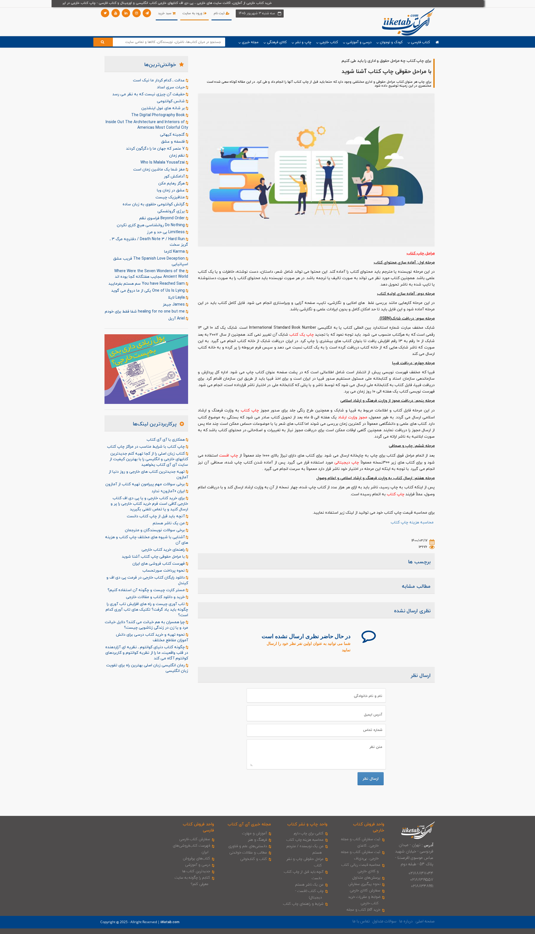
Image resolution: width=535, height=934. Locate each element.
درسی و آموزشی (197, 864)
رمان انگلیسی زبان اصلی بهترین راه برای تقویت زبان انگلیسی (147, 668)
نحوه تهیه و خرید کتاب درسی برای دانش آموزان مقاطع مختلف (152, 637)
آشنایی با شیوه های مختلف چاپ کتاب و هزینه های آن (146, 540)
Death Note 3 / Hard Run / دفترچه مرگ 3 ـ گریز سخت (149, 241)
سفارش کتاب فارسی (194, 839)
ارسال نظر (371, 778)
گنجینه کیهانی (173, 134)
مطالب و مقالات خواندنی (248, 852)
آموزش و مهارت (254, 833)
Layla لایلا (177, 297)
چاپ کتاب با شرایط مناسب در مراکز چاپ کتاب (146, 446)
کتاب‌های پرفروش (196, 858)
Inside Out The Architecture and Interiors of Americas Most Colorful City (147, 125)
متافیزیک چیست (170, 197)
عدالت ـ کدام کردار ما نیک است (159, 80)
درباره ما (406, 921)
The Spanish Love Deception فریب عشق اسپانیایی (150, 261)
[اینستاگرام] (136, 13)
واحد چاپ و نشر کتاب (307, 824)
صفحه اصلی (425, 921)
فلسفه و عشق (173, 141)
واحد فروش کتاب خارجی (368, 827)
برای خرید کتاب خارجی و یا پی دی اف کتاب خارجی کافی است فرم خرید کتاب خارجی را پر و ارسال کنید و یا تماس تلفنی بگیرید (149, 504)
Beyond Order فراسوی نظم (162, 218)
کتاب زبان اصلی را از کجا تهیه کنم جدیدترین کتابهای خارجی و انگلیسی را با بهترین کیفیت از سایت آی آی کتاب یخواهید (149, 459)
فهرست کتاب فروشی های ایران (159, 563)
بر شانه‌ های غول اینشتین (163, 108)
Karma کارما (175, 251)
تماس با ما (361, 921)
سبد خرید (165, 13)
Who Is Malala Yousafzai (163, 162)
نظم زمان (177, 155)
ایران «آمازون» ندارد (169, 491)
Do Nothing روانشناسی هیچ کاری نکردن (151, 225)
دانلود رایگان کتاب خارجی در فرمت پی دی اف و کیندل (147, 580)
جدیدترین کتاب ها (196, 871)
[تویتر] (105, 13)
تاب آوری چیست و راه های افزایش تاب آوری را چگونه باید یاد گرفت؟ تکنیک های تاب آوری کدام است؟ (147, 609)
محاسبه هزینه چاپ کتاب (305, 839)
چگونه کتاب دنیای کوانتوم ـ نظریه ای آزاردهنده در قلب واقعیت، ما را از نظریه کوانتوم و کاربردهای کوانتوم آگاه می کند (146, 653)
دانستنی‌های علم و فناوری (247, 846)
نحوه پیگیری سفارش (364, 884)
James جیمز (174, 304)
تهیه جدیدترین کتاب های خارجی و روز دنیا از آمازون (148, 474)
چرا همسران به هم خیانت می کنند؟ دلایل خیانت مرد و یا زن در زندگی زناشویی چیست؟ (146, 625)
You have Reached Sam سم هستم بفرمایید (147, 283)
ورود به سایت (193, 13)
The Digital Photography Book (158, 115)
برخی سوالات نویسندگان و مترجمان (155, 530)
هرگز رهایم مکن (172, 183)
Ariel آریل (177, 318)
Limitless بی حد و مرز (166, 232)
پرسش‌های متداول (366, 877)
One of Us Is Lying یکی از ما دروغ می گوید (148, 290)
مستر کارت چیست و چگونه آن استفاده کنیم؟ (147, 590)
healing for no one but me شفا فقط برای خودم (145, 311)
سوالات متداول (385, 921)
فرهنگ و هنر (257, 839)
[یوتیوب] (115, 13)
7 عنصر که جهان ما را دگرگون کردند (156, 148)
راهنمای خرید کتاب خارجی (164, 549)
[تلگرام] (147, 13)
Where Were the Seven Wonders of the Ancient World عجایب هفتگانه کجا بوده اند (151, 274)
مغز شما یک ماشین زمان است (159, 169)
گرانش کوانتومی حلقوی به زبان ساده (154, 204)
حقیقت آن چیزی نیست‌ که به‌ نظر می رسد (149, 94)
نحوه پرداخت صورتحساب (164, 570)
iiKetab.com (169, 922)
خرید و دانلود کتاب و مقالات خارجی (156, 597)
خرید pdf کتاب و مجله (363, 909)
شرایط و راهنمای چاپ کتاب (303, 903)
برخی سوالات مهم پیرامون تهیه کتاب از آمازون (145, 484)
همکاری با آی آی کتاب (166, 439)
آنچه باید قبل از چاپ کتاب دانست (156, 516)
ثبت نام (220, 13)
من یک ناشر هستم (169, 523)
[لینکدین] (126, 13)
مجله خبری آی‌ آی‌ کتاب (249, 824)
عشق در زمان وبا (171, 190)
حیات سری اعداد (171, 87)
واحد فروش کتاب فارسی (198, 827)
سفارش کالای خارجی (365, 890)
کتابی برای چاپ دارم (309, 833)
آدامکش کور (175, 176)
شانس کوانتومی (171, 101)
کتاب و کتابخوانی (253, 859)
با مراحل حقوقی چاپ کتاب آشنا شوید (154, 556)
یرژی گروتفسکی (171, 211)
